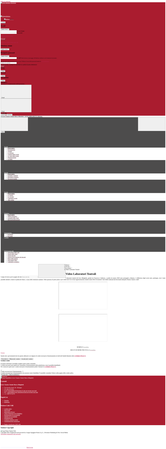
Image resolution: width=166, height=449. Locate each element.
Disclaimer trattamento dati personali (11, 434)
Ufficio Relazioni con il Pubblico (13, 413)
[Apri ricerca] (151, 124)
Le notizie (68, 268)
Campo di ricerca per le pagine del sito (11, 277)
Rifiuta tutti (15, 359)
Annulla (3, 114)
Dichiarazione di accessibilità (12, 415)
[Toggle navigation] (14, 124)
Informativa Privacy (9, 412)
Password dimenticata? (7, 36)
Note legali (7, 410)
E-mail (19, 58)
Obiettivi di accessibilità (10, 416)
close (2, 132)
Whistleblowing (8, 418)
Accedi (3, 22)
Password (19, 33)
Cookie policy (8, 409)
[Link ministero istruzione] (8, 3)
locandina (86, 347)
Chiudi (2, 71)
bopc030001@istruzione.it (22, 391)
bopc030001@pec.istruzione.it (22, 392)
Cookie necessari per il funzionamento (11, 371)
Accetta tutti (27, 359)
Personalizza (4, 359)
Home (67, 265)
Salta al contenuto (5, 1)
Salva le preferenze (14, 374)
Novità (67, 266)
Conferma (9, 114)
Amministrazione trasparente (12, 421)
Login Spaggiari (45, 61)
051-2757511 (10, 389)
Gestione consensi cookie (11, 420)
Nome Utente (20, 31)
